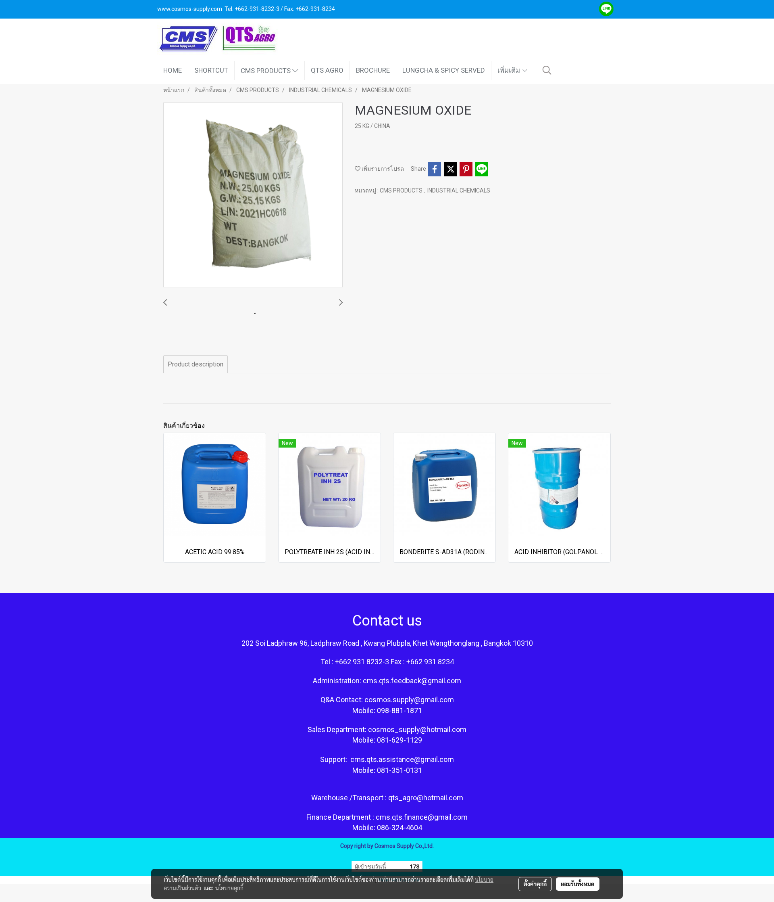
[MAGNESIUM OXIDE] (253, 195)
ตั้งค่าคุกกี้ (535, 883)
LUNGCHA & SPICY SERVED (443, 70)
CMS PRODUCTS (266, 70)
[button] (547, 70)
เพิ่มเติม (509, 70)
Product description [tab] (195, 364)
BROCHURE (373, 70)
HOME (172, 70)
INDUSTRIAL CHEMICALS (458, 190)
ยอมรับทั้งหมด (578, 883)
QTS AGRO (327, 70)
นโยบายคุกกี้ (229, 888)
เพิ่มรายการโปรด (382, 168)
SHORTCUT (211, 70)
